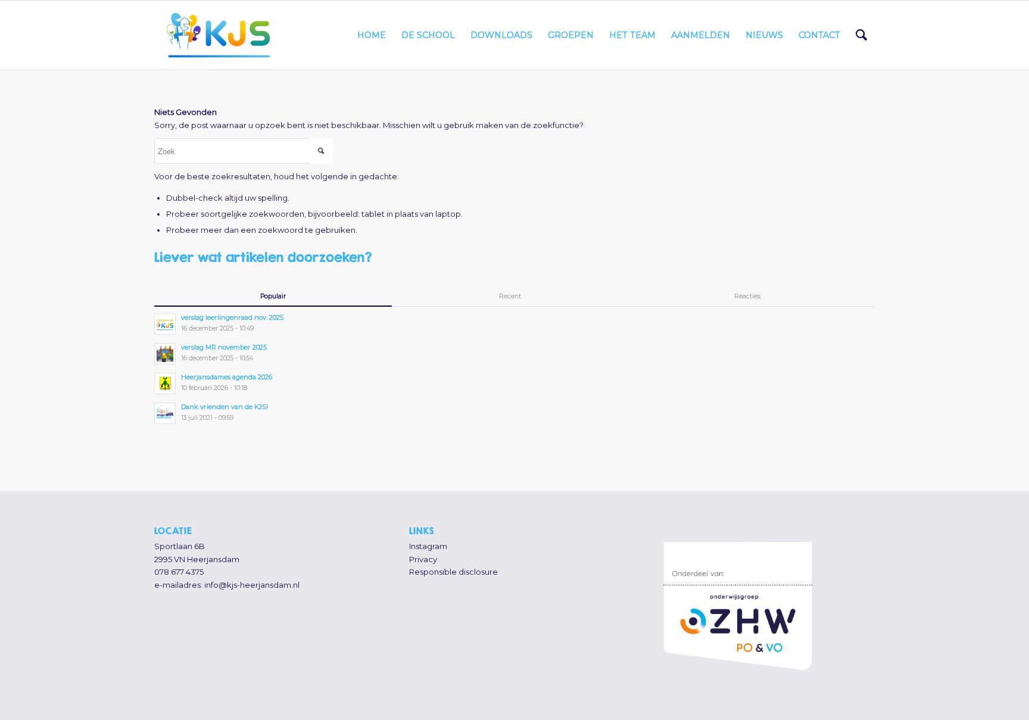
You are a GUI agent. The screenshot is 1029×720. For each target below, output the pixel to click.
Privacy (423, 559)
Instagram (428, 546)
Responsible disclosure (453, 571)
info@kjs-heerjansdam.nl (252, 585)
